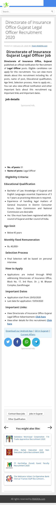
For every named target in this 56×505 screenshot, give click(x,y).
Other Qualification (16, 419)
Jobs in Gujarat (35, 413)
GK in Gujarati (42, 331)
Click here (41, 316)
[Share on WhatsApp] (26, 342)
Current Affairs (28, 334)
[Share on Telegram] (36, 342)
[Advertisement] (28, 135)
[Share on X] (8, 342)
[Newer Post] (6, 428)
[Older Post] (50, 428)
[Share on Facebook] (17, 342)
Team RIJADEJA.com (39, 46)
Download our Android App (19, 331)
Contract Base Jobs (16, 413)
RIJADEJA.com (38, 499)
